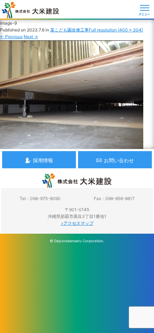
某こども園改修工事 (69, 30)
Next (31, 36)
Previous (11, 36)
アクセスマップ (78, 223)
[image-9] (71, 145)
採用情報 (43, 160)
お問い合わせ (119, 160)
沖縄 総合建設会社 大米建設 (30, 10)
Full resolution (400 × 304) (116, 30)
